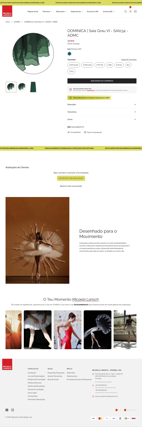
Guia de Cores (53, 379)
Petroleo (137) (69, 54)
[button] (135, 11)
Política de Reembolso (36, 386)
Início (8, 22)
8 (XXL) (119, 65)
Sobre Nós (71, 373)
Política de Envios (34, 383)
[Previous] (10, 53)
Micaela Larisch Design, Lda (22, 417)
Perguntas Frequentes (56, 373)
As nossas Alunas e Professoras (79, 379)
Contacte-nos (90, 90)
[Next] (55, 53)
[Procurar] (125, 11)
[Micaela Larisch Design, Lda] (7, 11)
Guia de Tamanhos (55, 376)
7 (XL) (71, 71)
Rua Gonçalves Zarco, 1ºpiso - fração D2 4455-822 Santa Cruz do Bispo (109, 376)
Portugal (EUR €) (131, 410)
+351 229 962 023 (101, 385)
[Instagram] (13, 410)
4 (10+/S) (99, 65)
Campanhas (32, 396)
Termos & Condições (36, 389)
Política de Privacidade (36, 379)
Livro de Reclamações (36, 376)
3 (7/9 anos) (87, 65)
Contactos (32, 373)
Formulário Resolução (36, 399)
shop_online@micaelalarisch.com (106, 396)
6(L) (128, 65)
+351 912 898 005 (101, 390)
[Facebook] (7, 410)
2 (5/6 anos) (73, 65)
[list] (33, 53)
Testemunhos (72, 376)
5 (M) (109, 65)
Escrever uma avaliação (71, 178)
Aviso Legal (32, 393)
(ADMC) (17, 22)
